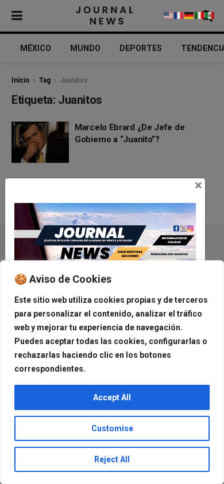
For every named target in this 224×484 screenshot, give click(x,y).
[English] (169, 14)
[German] (189, 14)
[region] (112, 372)
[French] (179, 14)
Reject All (112, 459)
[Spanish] (210, 14)
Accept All (112, 397)
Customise (112, 428)
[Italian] (200, 14)
